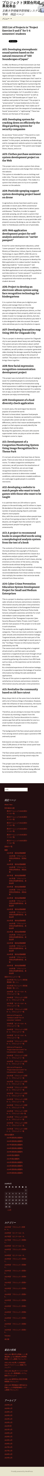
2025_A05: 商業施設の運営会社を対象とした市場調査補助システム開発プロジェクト (16, 1387)
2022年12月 (8, 1419)
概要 (6, 850)
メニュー (5, 19)
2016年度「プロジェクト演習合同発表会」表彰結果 (17, 869)
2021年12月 (8, 1429)
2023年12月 (8, 1415)
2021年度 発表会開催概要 (16, 921)
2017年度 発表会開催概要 (16, 875)
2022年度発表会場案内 (15, 1162)
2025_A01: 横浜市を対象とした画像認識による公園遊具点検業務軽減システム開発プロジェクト (16, 1356)
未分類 (7, 1339)
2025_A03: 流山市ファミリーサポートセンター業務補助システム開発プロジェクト (16, 1373)
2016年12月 (8, 1454)
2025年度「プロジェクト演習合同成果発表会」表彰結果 (17, 970)
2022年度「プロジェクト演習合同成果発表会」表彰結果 (17, 937)
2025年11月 (8, 1408)
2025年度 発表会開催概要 (16, 966)
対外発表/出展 (10, 808)
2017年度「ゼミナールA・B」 (15, 1236)
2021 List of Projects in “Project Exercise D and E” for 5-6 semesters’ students (17, 1069)
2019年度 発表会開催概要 (16, 898)
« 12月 (9, 1210)
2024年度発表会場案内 (15, 1169)
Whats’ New (8, 805)
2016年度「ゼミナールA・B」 (15, 1233)
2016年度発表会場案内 (15, 1141)
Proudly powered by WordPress (22, 1471)
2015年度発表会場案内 (15, 1138)
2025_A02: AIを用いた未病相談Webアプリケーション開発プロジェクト (16, 1365)
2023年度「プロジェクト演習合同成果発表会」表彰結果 (17, 948)
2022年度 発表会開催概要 (16, 932)
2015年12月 (8, 1458)
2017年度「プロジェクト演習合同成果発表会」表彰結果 (17, 880)
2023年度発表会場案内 (15, 1166)
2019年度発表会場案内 (15, 1152)
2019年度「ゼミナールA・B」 (15, 1255)
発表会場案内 (9, 1135)
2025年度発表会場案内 (15, 1173)
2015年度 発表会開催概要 (16, 853)
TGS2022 (7, 1336)
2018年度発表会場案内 (15, 1148)
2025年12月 (8, 1405)
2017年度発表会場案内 (15, 1145)
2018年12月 (8, 1444)
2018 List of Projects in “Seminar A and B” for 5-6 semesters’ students (15, 1017)
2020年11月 (8, 1437)
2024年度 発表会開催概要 (16, 954)
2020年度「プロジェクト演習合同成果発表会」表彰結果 (17, 914)
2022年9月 (8, 1426)
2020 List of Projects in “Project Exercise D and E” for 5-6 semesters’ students (17, 1049)
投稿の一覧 (8, 846)
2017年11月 (8, 1451)
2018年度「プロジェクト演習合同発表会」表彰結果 (17, 892)
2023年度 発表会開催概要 (16, 943)
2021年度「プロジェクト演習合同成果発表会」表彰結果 (17, 925)
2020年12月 (8, 1433)
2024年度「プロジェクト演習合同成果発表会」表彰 (17, 959)
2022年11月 (8, 1422)
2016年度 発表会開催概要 (16, 864)
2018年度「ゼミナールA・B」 (15, 1246)
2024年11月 (8, 1412)
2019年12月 (8, 1440)
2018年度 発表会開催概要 (16, 887)
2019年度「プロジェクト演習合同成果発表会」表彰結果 (17, 903)
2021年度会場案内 (13, 1159)
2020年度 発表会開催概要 (16, 909)
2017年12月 (8, 1447)
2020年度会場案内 (13, 1155)
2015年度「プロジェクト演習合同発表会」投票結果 (17, 858)
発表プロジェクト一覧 (12, 977)
